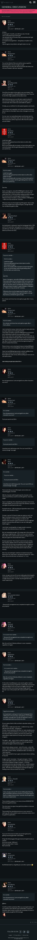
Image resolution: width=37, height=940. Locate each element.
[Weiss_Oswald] (4, 779)
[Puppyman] (4, 53)
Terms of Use (25, 935)
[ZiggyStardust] (4, 216)
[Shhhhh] (10, 463)
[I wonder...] (8, 24)
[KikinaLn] (4, 701)
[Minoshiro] (4, 22)
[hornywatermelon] (4, 595)
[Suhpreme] (4, 855)
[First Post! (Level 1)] (10, 24)
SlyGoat (5, 665)
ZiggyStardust (6, 711)
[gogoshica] (4, 654)
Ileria (4, 410)
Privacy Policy (17, 935)
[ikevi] (4, 461)
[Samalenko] (4, 824)
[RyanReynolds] (4, 83)
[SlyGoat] (4, 565)
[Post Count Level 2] (12, 132)
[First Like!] (12, 567)
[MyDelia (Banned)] (4, 131)
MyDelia (5, 170)
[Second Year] (12, 24)
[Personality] (12, 217)
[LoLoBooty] (4, 884)
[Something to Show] (8, 463)
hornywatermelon (8, 634)
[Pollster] (10, 55)
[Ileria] (4, 371)
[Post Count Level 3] (12, 826)
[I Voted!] (8, 55)
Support (10, 935)
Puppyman (6, 255)
